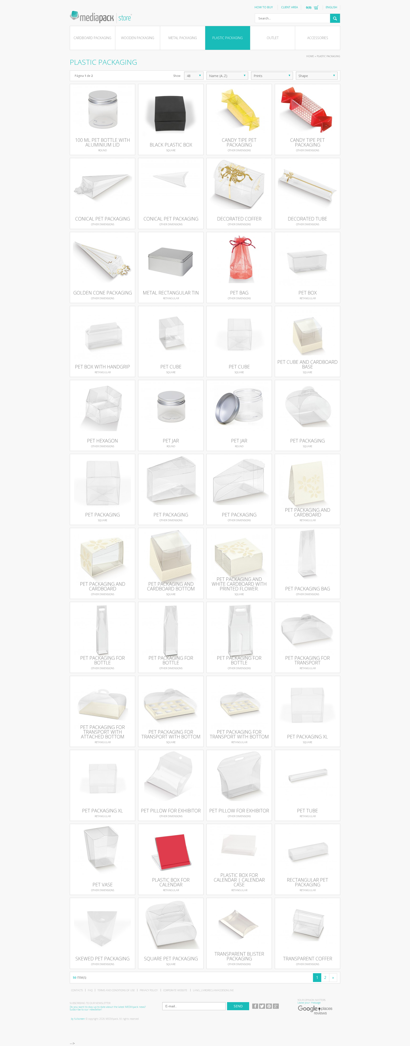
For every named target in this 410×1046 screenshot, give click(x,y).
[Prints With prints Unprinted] (272, 76)
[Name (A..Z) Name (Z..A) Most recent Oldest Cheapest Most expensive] (227, 76)
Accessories (317, 38)
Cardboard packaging (92, 38)
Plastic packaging (227, 38)
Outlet (273, 38)
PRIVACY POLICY (149, 990)
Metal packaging (182, 38)
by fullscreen (78, 1018)
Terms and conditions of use (116, 990)
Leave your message (309, 1002)
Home (310, 56)
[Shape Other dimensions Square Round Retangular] (317, 76)
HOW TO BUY (264, 7)
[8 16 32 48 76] (194, 76)
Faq (90, 990)
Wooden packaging (137, 38)
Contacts (77, 990)
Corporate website (175, 990)
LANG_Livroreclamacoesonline (213, 990)
